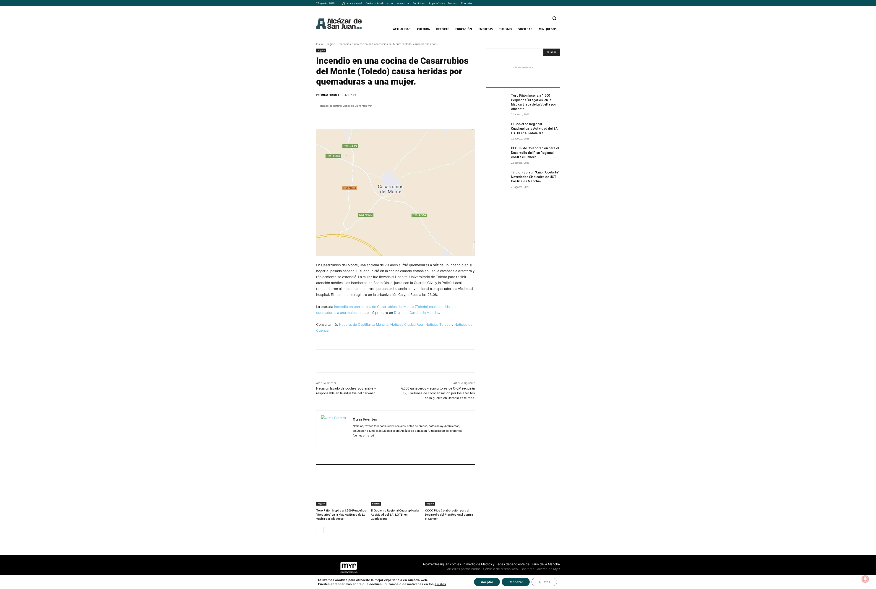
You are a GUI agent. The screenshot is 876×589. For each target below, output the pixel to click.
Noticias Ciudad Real (407, 324)
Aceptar (487, 582)
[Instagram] (550, 3)
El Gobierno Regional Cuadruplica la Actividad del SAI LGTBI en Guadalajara (395, 514)
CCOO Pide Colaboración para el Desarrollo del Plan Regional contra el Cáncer (449, 514)
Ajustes (544, 582)
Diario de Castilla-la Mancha (416, 312)
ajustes (440, 584)
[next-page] (326, 530)
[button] (554, 18)
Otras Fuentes (330, 94)
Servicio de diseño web (500, 569)
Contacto (527, 569)
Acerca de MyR (548, 569)
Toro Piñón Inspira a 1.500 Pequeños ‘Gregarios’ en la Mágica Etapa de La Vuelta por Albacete (341, 514)
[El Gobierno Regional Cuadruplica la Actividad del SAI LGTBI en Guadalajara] (396, 488)
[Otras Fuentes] (334, 428)
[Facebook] (544, 3)
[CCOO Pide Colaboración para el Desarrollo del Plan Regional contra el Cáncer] (450, 488)
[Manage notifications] (865, 579)
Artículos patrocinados (463, 569)
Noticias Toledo (438, 324)
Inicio (319, 44)
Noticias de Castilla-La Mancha (363, 324)
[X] (557, 3)
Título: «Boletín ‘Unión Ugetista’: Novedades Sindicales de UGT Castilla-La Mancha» (535, 176)
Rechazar (515, 582)
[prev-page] (319, 530)
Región (330, 44)
